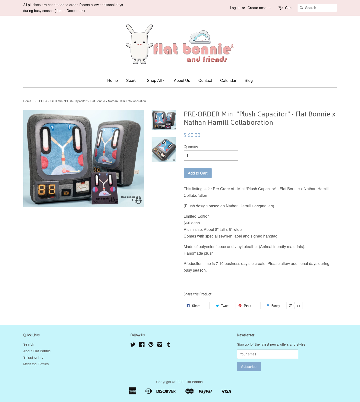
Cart (288, 7)
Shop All (155, 80)
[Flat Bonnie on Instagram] (159, 345)
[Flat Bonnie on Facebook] (142, 345)
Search (132, 80)
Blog (249, 80)
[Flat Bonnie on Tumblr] (168, 345)
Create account (259, 7)
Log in (235, 7)
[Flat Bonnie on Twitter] (133, 345)
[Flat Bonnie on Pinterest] (151, 345)
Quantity (191, 147)
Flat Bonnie (194, 381)
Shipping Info (33, 357)
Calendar (228, 80)
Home (112, 80)
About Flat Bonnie (37, 350)
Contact (205, 80)
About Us (182, 80)
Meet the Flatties (36, 363)
